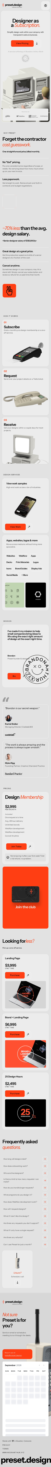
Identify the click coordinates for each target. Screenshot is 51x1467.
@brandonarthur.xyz (13, 1452)
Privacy (6, 1445)
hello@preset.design (13, 1355)
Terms (5, 1449)
